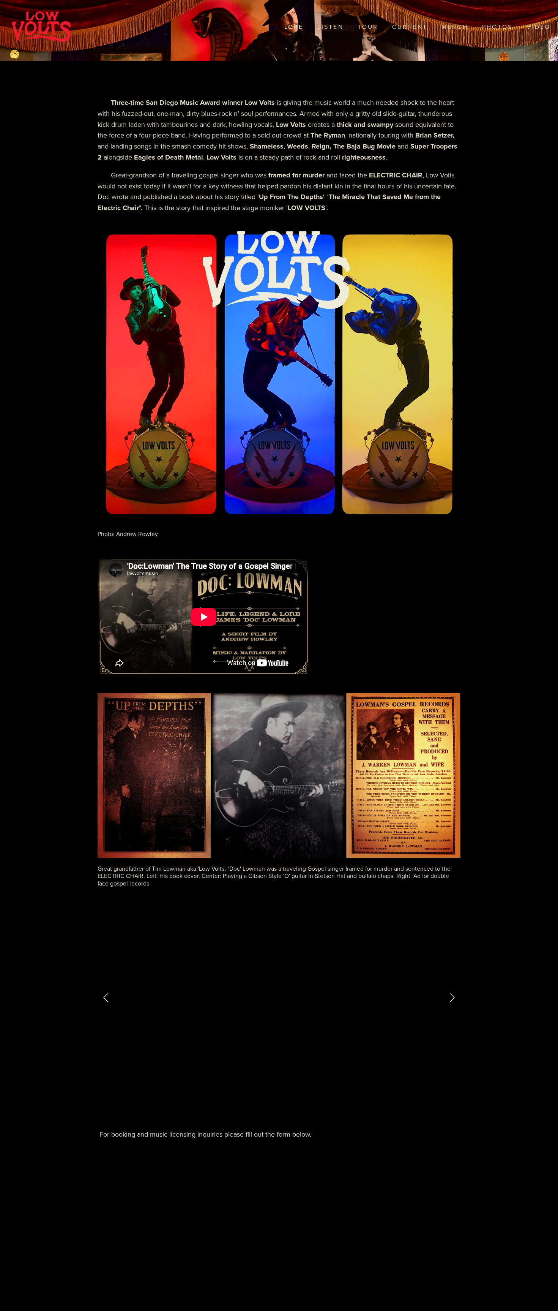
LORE (293, 26)
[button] (106, 996)
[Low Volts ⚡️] (307, 1107)
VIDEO (538, 26)
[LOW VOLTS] (250, 1107)
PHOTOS (497, 26)
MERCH (454, 26)
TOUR (368, 26)
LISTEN (330, 26)
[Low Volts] (269, 1107)
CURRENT (409, 26)
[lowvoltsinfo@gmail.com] (288, 1107)
